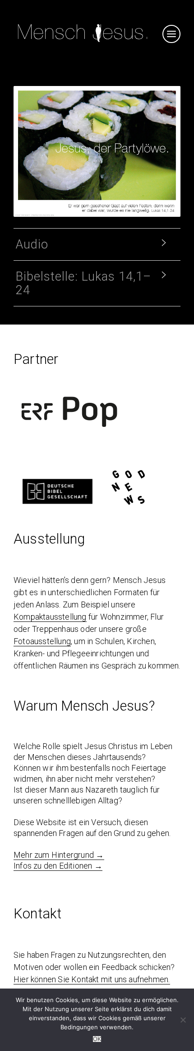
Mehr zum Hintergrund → (59, 855)
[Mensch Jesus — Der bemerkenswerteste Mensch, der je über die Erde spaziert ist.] (83, 43)
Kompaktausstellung (50, 616)
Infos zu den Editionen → (58, 865)
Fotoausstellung (42, 641)
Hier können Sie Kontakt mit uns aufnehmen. (92, 979)
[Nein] (182, 1019)
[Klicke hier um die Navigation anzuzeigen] (171, 34)
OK (97, 1039)
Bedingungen (79, 1027)
